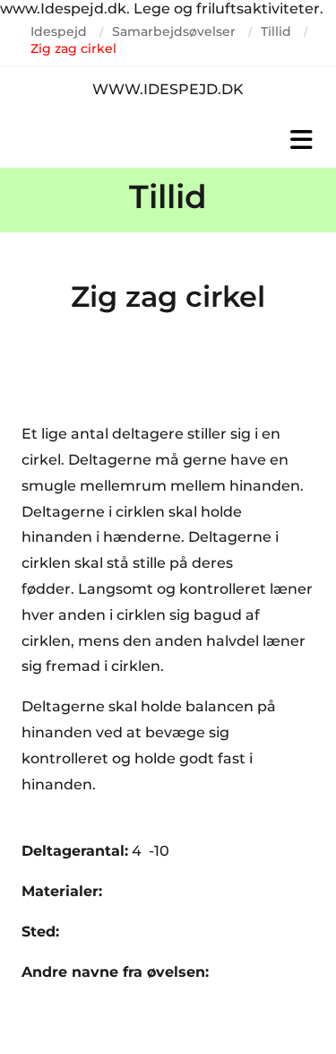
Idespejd (58, 31)
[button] (168, 139)
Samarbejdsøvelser (174, 31)
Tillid (276, 31)
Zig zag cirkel (73, 48)
